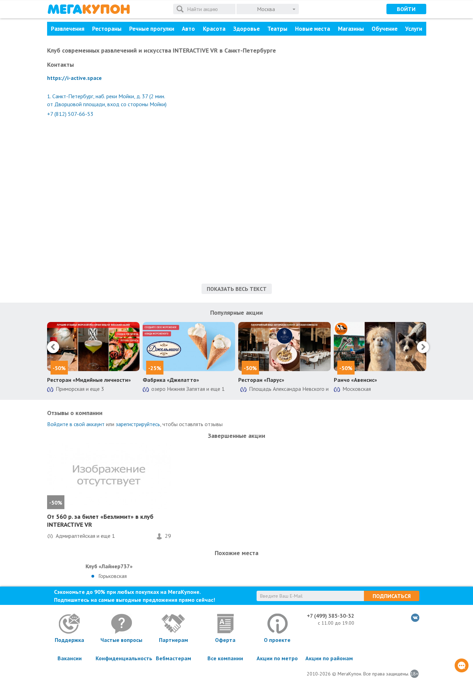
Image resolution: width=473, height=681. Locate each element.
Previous (53, 347)
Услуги (413, 29)
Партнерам (173, 639)
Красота (214, 29)
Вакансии (69, 658)
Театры (277, 29)
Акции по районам (329, 658)
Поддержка (69, 639)
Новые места (312, 29)
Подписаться (392, 595)
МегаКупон (88, 9)
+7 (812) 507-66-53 (70, 113)
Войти (406, 9)
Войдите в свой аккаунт (76, 424)
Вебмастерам (173, 658)
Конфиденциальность (122, 658)
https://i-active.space (74, 77)
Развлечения (67, 29)
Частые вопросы (121, 639)
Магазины (351, 29)
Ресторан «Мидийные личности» (89, 379)
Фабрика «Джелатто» (171, 379)
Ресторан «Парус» (261, 379)
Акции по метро (277, 658)
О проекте (277, 639)
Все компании (225, 658)
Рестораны (107, 29)
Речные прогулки (151, 29)
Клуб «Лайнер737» (109, 566)
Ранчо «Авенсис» (355, 379)
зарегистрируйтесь (138, 424)
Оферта (225, 639)
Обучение (385, 29)
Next (423, 347)
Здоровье (246, 29)
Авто (188, 29)
